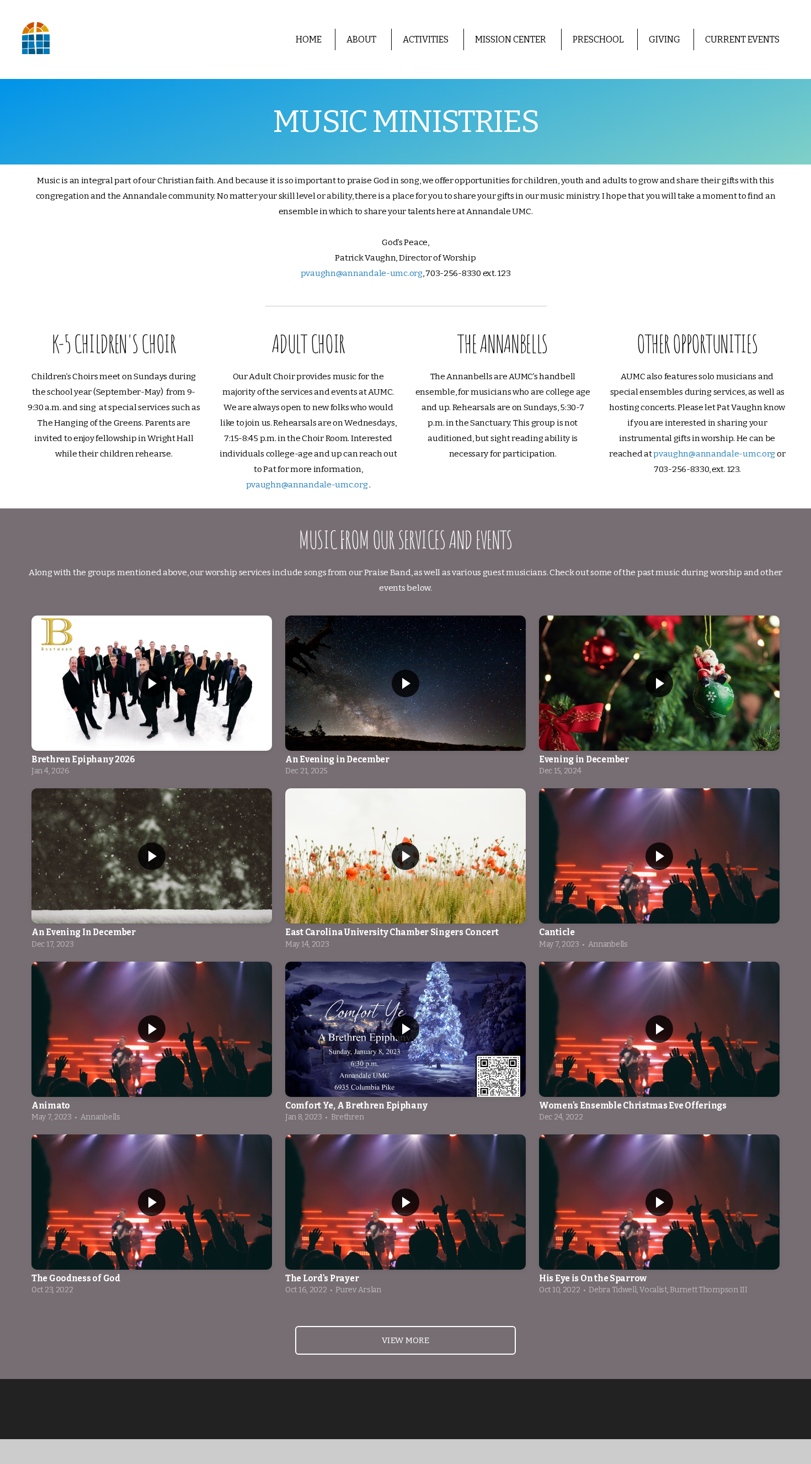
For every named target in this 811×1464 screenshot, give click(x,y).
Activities (426, 39)
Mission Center (511, 39)
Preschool (598, 39)
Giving (664, 39)
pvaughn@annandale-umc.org (362, 273)
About (362, 39)
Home (309, 39)
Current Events (742, 39)
